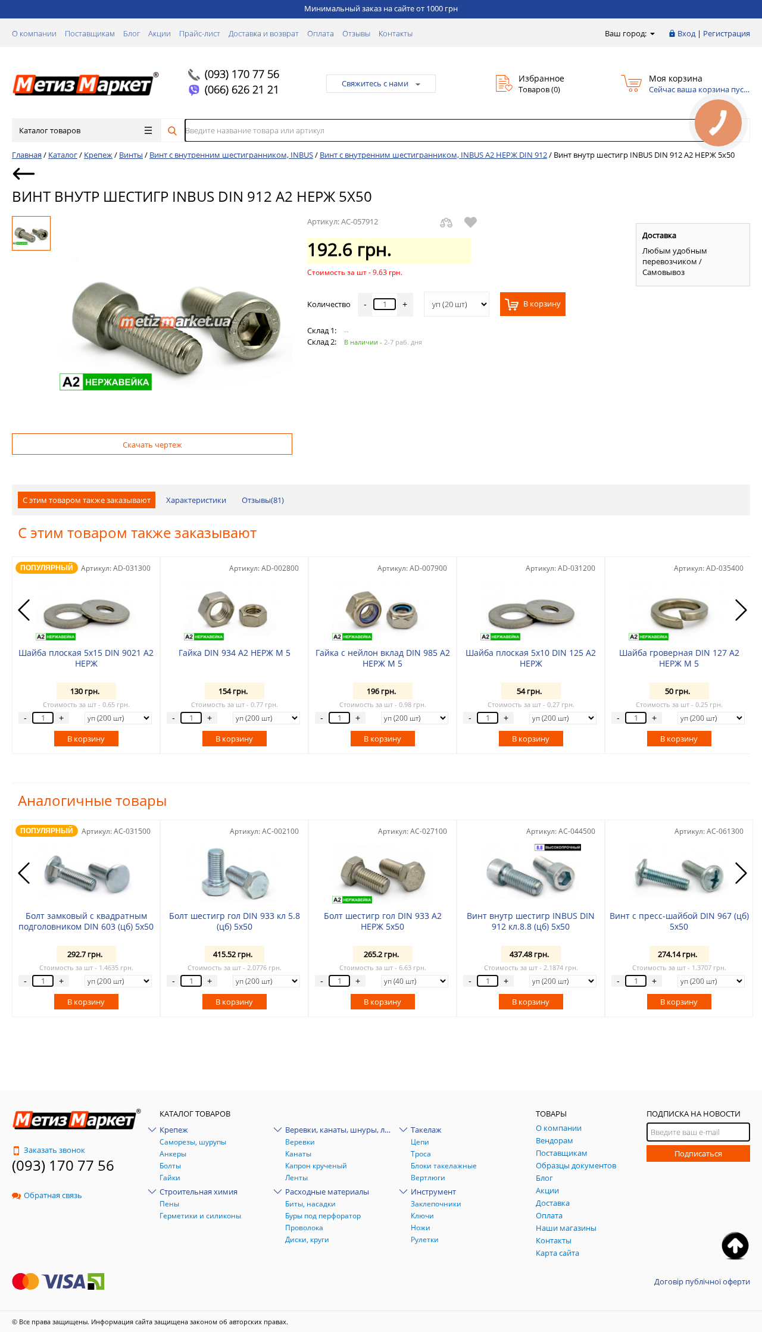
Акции (159, 33)
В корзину (541, 304)
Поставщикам (90, 33)
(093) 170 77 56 (242, 74)
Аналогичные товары (92, 800)
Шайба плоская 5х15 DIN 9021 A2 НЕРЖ (86, 658)
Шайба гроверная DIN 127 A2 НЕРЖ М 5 (679, 658)
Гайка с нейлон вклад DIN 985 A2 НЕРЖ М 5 (383, 658)
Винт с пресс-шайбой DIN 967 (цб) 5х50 (679, 921)
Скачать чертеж (152, 444)
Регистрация (726, 33)
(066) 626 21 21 (242, 89)
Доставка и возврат (264, 33)
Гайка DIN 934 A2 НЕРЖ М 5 (235, 652)
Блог (131, 33)
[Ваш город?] (651, 33)
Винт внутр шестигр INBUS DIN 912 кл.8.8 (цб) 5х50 (531, 921)
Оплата (320, 33)
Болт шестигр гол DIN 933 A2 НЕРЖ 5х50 (383, 921)
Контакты (396, 33)
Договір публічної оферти (702, 1281)
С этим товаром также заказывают (87, 500)
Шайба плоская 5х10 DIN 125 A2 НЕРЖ (531, 658)
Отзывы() (263, 500)
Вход (686, 33)
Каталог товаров (49, 130)
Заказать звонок (54, 1150)
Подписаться (698, 1153)
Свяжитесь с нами (375, 83)
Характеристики (196, 500)
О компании (34, 33)
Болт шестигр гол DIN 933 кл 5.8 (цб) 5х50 (234, 921)
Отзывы (356, 33)
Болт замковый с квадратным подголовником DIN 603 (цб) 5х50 (86, 921)
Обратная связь (53, 1195)
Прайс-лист (199, 33)
